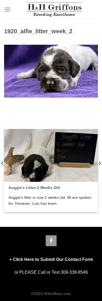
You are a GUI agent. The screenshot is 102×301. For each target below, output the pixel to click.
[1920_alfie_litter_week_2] (51, 71)
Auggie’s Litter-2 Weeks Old (34, 188)
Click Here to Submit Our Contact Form (53, 259)
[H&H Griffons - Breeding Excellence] (54, 9)
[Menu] (7, 9)
